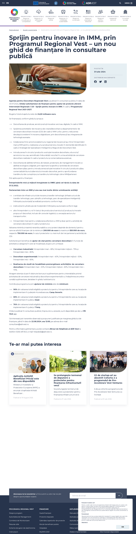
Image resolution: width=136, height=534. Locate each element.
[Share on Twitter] (101, 82)
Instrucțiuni (13, 532)
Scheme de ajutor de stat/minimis (22, 528)
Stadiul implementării (78, 532)
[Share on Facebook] (96, 82)
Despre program (15, 513)
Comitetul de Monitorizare (19, 521)
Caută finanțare (45, 513)
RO (3, 3)
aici (15, 314)
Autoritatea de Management (20, 517)
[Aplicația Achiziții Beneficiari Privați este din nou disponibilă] (27, 365)
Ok (122, 527)
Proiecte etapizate (46, 517)
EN (7, 3)
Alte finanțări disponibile (109, 532)
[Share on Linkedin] (105, 82)
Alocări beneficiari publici (49, 524)
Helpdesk (43, 528)
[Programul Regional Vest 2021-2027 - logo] (14, 15)
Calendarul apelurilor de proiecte (52, 521)
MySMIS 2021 (44, 532)
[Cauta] (120, 3)
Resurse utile (14, 524)
